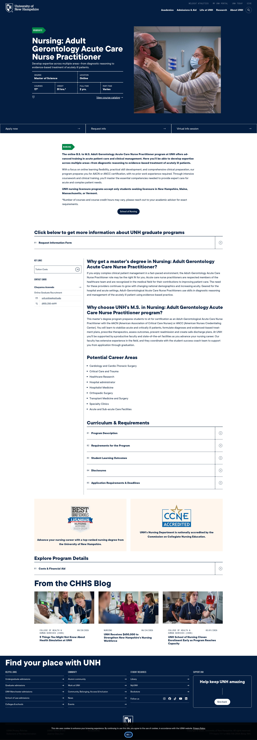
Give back (222, 701)
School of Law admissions (17, 697)
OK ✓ (128, 734)
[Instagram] (165, 698)
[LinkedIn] (186, 698)
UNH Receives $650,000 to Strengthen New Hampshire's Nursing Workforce (128, 637)
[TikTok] (175, 698)
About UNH (236, 10)
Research (221, 10)
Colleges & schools (14, 704)
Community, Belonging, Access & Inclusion (88, 691)
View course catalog (108, 97)
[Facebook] (170, 698)
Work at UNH (74, 685)
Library (134, 679)
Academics (167, 10)
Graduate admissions (15, 685)
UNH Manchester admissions (18, 691)
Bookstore (135, 691)
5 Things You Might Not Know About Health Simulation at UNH (62, 638)
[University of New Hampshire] (24, 7)
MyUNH (134, 685)
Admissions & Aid (186, 10)
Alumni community (77, 679)
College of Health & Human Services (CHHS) (52, 631)
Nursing (108, 630)
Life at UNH (206, 10)
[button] (220, 242)
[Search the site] (249, 10)
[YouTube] (181, 698)
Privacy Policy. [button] (199, 728)
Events (71, 704)
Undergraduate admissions (17, 679)
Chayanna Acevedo (44, 287)
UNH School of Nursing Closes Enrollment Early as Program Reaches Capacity (192, 640)
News (70, 697)
